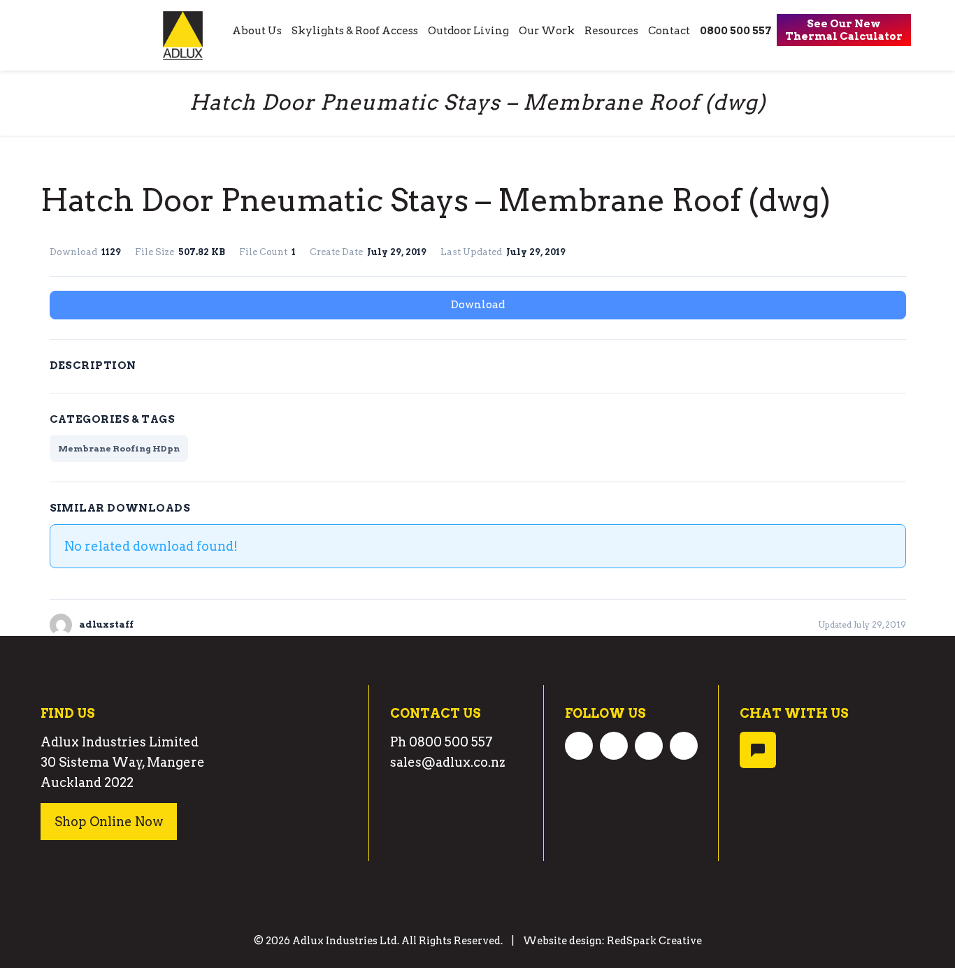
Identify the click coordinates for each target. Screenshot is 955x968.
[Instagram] (649, 745)
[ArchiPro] (684, 755)
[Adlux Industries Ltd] (183, 35)
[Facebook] (579, 745)
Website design (562, 940)
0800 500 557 (451, 742)
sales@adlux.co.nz (447, 762)
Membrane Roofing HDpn (119, 448)
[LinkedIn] (614, 745)
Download (478, 304)
